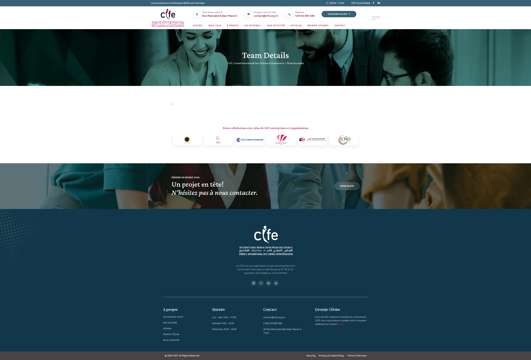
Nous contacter (171, 340)
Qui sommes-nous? (173, 316)
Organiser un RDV (337, 14)
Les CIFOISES (252, 25)
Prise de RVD (347, 186)
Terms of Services (356, 355)
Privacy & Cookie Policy (331, 355)
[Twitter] (261, 283)
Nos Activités (276, 25)
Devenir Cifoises (318, 25)
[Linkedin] (379, 3)
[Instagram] (276, 283)
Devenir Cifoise (171, 334)
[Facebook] (373, 3)
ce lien (341, 324)
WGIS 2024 (215, 25)
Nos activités (170, 322)
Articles (296, 25)
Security (310, 355)
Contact (339, 25)
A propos (232, 25)
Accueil (198, 25)
